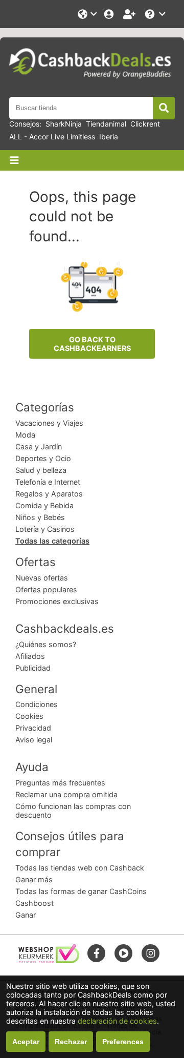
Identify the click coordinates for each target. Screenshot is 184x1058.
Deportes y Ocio (43, 458)
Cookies (29, 716)
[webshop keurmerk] (48, 960)
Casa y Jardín (38, 446)
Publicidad (33, 667)
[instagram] (151, 953)
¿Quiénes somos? (45, 644)
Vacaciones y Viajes (49, 423)
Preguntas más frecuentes (60, 782)
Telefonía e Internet (47, 482)
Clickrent (145, 123)
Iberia (108, 136)
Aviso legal (33, 739)
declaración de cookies (117, 1020)
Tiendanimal (106, 123)
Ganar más (34, 879)
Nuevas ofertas (41, 577)
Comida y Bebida (44, 505)
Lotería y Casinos (45, 529)
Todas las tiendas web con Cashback (79, 867)
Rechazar (71, 1042)
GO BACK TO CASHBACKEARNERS (92, 343)
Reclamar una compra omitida (66, 794)
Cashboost (34, 903)
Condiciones (36, 704)
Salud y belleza (40, 470)
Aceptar (25, 1042)
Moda (25, 434)
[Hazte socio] (130, 14)
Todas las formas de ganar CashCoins (81, 891)
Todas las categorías (52, 540)
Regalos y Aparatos (49, 493)
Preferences (123, 1042)
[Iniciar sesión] (110, 14)
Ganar (25, 914)
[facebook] (96, 953)
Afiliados (30, 656)
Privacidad (33, 727)
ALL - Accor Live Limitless (52, 136)
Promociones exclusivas (57, 601)
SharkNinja (63, 123)
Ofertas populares (46, 589)
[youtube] (124, 953)
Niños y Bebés (40, 517)
